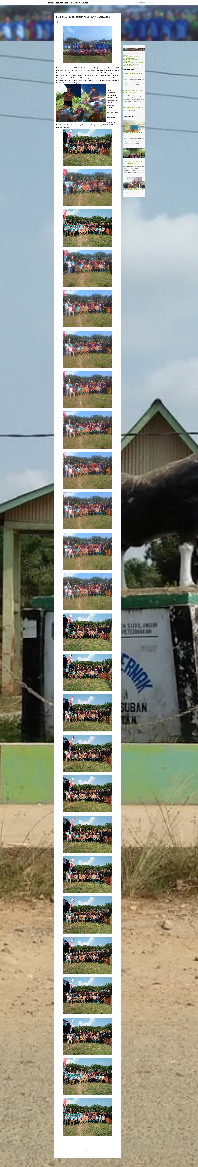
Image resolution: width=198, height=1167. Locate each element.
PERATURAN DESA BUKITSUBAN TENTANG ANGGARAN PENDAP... (132, 57)
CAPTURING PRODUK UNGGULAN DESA (133, 107)
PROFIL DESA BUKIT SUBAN (130, 60)
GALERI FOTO (127, 61)
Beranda (125, 55)
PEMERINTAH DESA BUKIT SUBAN (67, 2)
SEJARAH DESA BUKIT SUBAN (131, 64)
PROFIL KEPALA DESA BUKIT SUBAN (133, 62)
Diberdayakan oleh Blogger (100, 1165)
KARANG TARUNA (128, 65)
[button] (57, 22)
